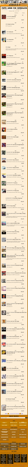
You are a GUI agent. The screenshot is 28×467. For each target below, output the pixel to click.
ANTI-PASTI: (9, 368)
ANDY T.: (8, 223)
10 (18, 413)
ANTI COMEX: (9, 336)
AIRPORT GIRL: (10, 137)
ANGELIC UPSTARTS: (11, 265)
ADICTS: (8, 129)
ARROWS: (8, 391)
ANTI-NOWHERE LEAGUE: (12, 360)
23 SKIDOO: (9, 16)
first (6, 413)
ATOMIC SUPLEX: (10, 406)
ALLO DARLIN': (10, 167)
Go (26, 417)
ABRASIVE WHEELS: (11, 95)
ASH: (7, 399)
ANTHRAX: (9, 321)
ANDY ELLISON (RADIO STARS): (13, 213)
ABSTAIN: (8, 121)
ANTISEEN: (9, 383)
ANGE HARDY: (9, 231)
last (22, 413)
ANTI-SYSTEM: (10, 376)
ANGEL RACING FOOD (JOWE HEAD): (14, 255)
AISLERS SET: (10, 144)
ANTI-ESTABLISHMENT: (12, 344)
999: (7, 24)
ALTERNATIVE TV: (10, 190)
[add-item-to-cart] (25, 20)
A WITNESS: (9, 79)
